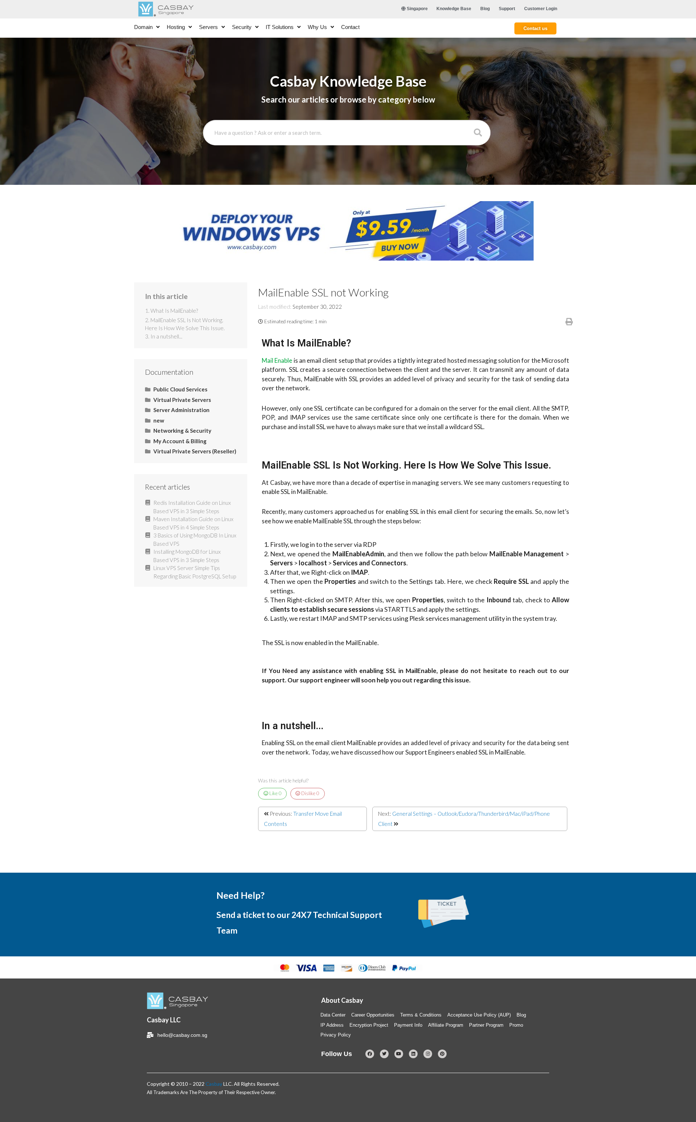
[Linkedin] (413, 1054)
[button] (535, 28)
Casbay (214, 1084)
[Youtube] (398, 1054)
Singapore (417, 8)
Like (275, 793)
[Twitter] (384, 1054)
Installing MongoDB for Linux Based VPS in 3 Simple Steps (187, 555)
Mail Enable (277, 360)
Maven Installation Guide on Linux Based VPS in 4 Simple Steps (193, 523)
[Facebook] (369, 1054)
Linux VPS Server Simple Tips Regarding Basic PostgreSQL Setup (194, 572)
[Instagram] (427, 1054)
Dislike (309, 793)
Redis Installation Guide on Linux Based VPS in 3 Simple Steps (192, 506)
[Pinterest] (442, 1054)
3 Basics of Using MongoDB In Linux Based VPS (194, 539)
